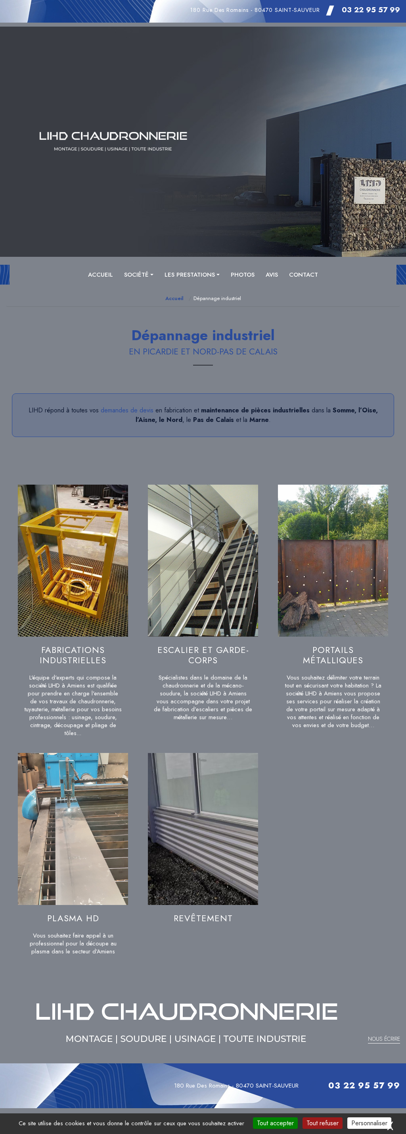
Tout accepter (275, 1123)
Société (136, 274)
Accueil (100, 274)
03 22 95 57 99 (371, 9)
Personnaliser (369, 1123)
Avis (272, 274)
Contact (303, 274)
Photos (243, 274)
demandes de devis (127, 410)
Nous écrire (384, 1039)
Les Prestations (190, 274)
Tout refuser (322, 1123)
